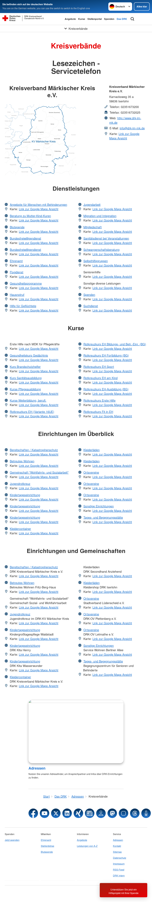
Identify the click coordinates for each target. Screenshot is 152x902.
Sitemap (117, 852)
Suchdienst (90, 306)
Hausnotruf (17, 294)
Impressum (119, 863)
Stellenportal (94, 19)
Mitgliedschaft (92, 227)
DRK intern (119, 875)
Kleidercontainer (20, 528)
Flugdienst (16, 272)
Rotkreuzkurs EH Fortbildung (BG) (106, 355)
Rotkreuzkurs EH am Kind (100, 378)
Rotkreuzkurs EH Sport (98, 366)
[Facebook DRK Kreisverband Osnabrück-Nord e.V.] (33, 813)
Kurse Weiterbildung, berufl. (28, 400)
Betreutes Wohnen (22, 461)
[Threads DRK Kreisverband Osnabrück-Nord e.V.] (135, 813)
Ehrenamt (16, 261)
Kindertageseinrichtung (25, 495)
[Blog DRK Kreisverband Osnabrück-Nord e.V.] (89, 813)
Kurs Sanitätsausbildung (26, 378)
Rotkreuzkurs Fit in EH (98, 411)
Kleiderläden (91, 450)
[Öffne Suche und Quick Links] (132, 19)
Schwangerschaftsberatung (101, 249)
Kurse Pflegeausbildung (25, 389)
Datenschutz (119, 857)
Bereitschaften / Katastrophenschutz (34, 450)
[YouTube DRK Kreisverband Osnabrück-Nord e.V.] (44, 813)
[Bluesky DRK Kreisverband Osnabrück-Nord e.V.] (123, 813)
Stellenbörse (47, 846)
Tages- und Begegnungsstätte (103, 517)
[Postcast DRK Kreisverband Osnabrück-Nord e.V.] (146, 813)
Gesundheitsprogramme (26, 283)
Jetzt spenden (12, 840)
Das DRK (122, 19)
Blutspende (17, 227)
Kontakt (117, 846)
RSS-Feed (118, 869)
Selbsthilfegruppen (95, 261)
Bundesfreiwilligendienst (25, 238)
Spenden (109, 19)
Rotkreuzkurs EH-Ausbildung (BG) (106, 389)
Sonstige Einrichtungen (98, 506)
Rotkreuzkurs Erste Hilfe (99, 400)
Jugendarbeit (91, 204)
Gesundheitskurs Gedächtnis (29, 355)
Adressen (36, 768)
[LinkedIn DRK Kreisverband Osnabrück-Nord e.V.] (67, 813)
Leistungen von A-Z (87, 846)
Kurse (81, 19)
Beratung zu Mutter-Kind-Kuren (30, 216)
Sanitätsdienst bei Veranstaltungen (106, 238)
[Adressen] (76, 731)
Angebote (70, 19)
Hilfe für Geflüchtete (23, 306)
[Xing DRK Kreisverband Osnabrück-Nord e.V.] (78, 813)
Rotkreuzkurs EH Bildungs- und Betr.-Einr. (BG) (114, 344)
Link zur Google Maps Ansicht (124, 136)
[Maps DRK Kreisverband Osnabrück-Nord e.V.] (101, 813)
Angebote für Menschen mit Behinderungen (38, 204)
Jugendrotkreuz (20, 483)
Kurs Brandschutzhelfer (25, 366)
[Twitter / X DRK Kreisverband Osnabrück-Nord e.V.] (56, 813)
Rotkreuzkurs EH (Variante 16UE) (32, 411)
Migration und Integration (99, 216)
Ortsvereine (91, 472)
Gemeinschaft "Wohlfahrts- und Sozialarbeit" (39, 472)
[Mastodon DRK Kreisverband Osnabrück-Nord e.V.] (112, 813)
